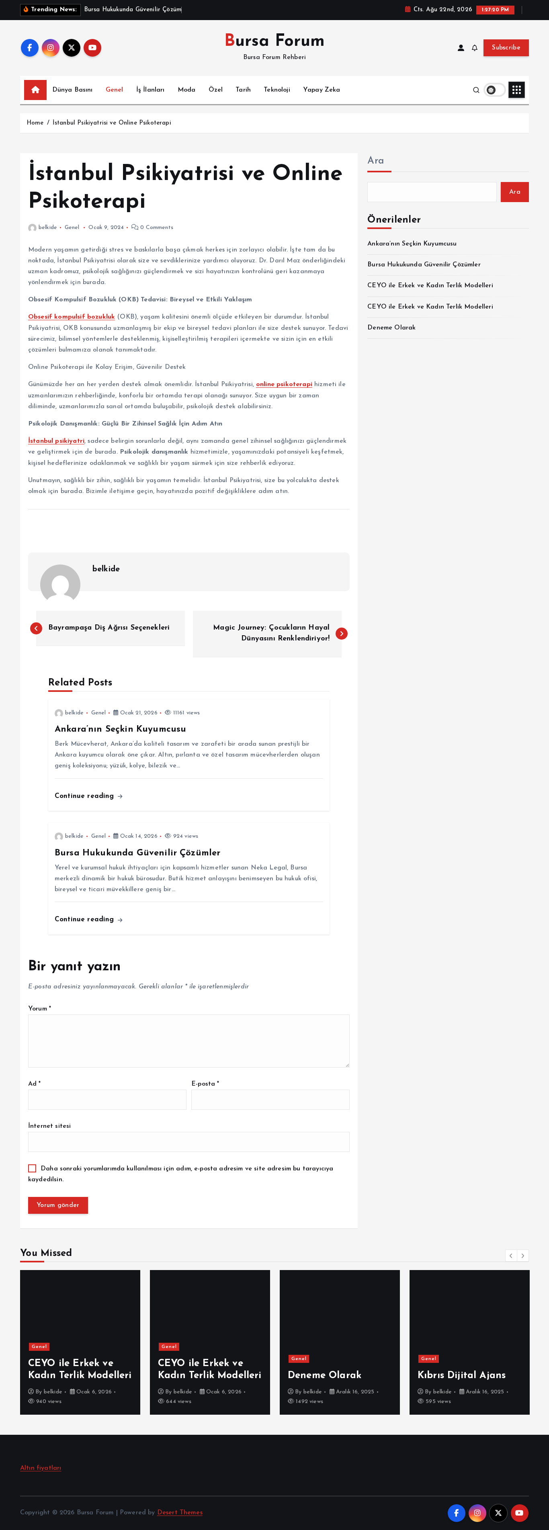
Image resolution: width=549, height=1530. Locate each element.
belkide (48, 228)
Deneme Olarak (391, 328)
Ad (34, 1084)
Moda (187, 90)
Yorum (39, 1009)
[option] (80, 1342)
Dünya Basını (72, 90)
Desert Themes (180, 1513)
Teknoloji (277, 90)
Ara (375, 161)
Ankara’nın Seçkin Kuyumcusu (412, 244)
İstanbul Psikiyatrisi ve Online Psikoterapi (112, 123)
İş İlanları (150, 90)
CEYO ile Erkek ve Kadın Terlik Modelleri (430, 285)
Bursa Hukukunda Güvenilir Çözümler (423, 265)
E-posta (205, 1084)
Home (35, 123)
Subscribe (506, 48)
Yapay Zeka (321, 90)
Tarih (243, 90)
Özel (216, 90)
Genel (114, 90)
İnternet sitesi (49, 1126)
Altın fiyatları (40, 1468)
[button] (511, 1256)
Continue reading (86, 796)
